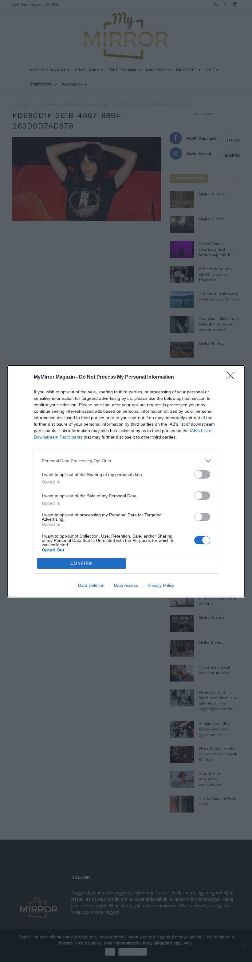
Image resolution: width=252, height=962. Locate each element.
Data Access (126, 585)
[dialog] (126, 481)
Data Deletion (91, 585)
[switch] (202, 474)
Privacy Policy (161, 585)
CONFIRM (81, 563)
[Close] (232, 377)
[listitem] (126, 461)
